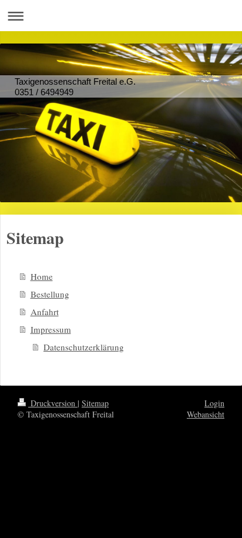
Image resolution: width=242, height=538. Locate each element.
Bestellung (50, 294)
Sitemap (95, 403)
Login (214, 403)
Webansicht (205, 414)
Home (42, 276)
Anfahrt (45, 312)
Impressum (51, 329)
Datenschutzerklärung (83, 347)
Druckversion (53, 403)
